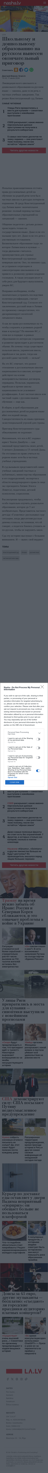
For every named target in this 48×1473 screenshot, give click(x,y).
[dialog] (24, 736)
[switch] (38, 739)
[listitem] (24, 733)
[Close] (43, 687)
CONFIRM (14, 782)
